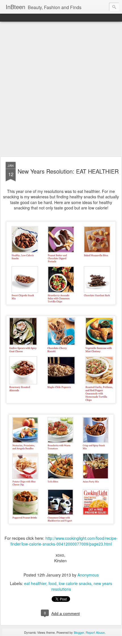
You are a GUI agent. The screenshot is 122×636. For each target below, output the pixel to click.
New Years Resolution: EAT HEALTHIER (68, 171)
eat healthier (35, 583)
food (52, 583)
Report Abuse (95, 632)
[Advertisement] (61, 89)
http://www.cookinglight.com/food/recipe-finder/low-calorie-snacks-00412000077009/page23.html (64, 541)
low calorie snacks (75, 583)
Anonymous (88, 575)
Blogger (79, 632)
